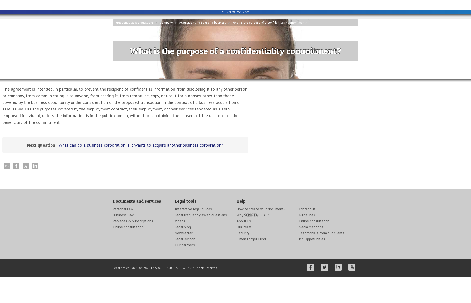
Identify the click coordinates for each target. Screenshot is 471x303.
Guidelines (307, 215)
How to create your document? (261, 209)
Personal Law (123, 209)
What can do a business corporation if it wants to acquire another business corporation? (141, 145)
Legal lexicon (185, 239)
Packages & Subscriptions (133, 221)
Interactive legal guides (193, 209)
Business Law (123, 215)
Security (243, 233)
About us (244, 221)
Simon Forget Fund (251, 239)
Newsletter (184, 233)
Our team (244, 227)
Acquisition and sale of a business (202, 22)
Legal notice (121, 268)
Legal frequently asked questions (201, 215)
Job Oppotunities (312, 239)
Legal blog (183, 227)
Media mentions (311, 227)
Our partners (185, 245)
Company (166, 22)
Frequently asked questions (135, 22)
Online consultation (128, 227)
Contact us (307, 209)
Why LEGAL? (253, 215)
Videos (180, 221)
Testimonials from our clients (321, 233)
